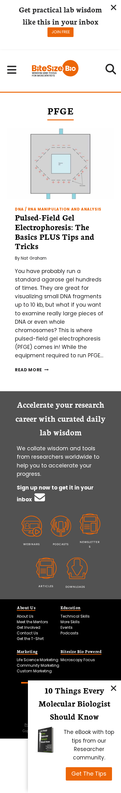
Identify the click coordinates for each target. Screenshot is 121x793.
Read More (32, 370)
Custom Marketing (34, 671)
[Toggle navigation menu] (12, 69)
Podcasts (69, 633)
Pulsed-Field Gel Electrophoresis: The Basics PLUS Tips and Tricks (54, 231)
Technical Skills (75, 616)
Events (66, 627)
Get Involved (28, 627)
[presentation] (60, 163)
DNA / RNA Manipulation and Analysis (58, 209)
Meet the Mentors (32, 621)
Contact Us (27, 633)
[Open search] (111, 71)
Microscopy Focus (77, 659)
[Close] (113, 688)
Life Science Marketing (37, 659)
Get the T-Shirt (30, 638)
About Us (25, 616)
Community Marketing (38, 665)
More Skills (70, 621)
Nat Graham (34, 258)
